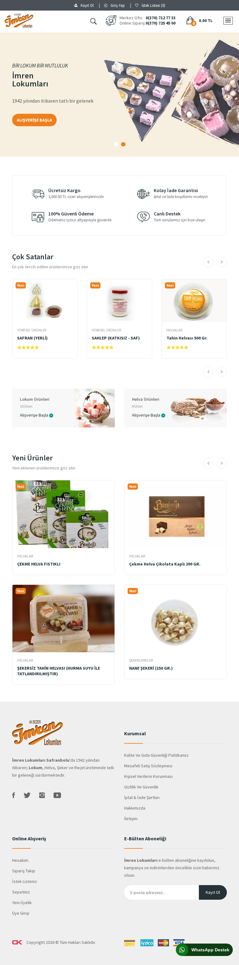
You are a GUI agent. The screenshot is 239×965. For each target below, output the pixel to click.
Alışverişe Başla (34, 414)
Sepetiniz (21, 892)
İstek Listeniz (24, 881)
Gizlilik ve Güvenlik (141, 787)
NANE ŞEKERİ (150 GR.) (151, 668)
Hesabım (20, 860)
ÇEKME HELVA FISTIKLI (38, 564)
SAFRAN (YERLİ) (32, 338)
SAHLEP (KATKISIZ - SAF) (116, 338)
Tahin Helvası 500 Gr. (187, 338)
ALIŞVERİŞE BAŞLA (34, 120)
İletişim (131, 818)
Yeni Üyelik (22, 902)
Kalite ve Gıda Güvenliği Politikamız (156, 755)
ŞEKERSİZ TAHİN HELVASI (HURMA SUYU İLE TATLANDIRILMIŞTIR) (58, 670)
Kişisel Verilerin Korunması (148, 776)
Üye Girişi (20, 913)
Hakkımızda (134, 808)
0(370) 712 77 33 (161, 18)
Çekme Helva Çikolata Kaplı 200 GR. (164, 564)
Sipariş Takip (23, 871)
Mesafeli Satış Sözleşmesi (148, 766)
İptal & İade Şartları (142, 797)
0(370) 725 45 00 (161, 23)
